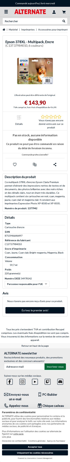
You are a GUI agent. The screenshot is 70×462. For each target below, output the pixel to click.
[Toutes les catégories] (6, 11)
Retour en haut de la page (35, 345)
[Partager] (55, 164)
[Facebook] (10, 381)
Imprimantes (28, 29)
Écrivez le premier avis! (35, 310)
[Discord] (60, 381)
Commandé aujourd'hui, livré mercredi (35, 3)
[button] (35, 164)
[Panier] (63, 11)
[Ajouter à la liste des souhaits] (14, 164)
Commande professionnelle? (35, 154)
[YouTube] (35, 381)
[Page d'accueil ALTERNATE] (30, 11)
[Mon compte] (54, 11)
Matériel (13, 29)
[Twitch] (48, 381)
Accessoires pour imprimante (53, 29)
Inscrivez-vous (55, 366)
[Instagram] (22, 381)
